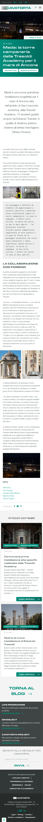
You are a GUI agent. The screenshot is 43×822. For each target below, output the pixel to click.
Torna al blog (35, 38)
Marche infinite (8, 496)
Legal (13, 814)
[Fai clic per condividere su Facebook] (14, 506)
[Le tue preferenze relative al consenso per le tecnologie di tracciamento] (4, 820)
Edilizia (28, 785)
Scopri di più (10, 713)
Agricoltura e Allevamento (21, 788)
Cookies (28, 814)
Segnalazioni (30, 817)
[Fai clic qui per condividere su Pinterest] (21, 506)
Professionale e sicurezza (21, 781)
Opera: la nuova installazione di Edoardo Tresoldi (19, 641)
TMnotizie (6, 487)
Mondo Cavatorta (29, 70)
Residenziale (17, 785)
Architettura (11, 70)
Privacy (20, 814)
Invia (19, 765)
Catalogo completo (21, 778)
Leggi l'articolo (27, 599)
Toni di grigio (8, 490)
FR (20, 2)
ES (26, 2)
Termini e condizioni (15, 817)
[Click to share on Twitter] (18, 506)
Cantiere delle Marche (11, 493)
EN (15, 2)
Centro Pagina (8, 498)
